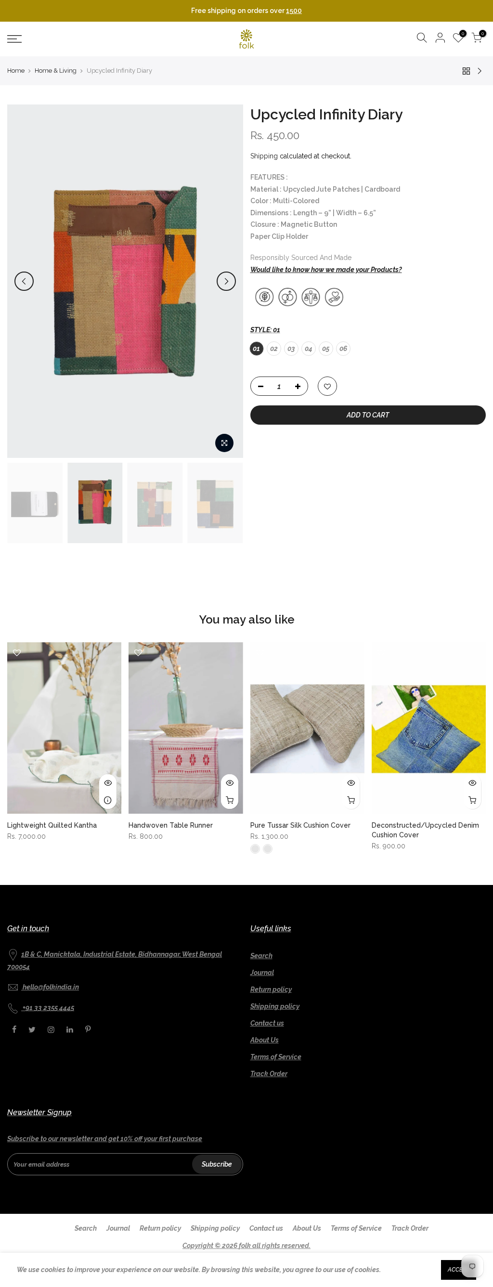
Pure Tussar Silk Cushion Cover (300, 825)
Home (16, 70)
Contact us (267, 1023)
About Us (264, 1040)
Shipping (264, 156)
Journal (262, 972)
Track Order (268, 1074)
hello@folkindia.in (51, 987)
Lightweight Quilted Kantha (52, 825)
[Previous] (24, 281)
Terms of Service (275, 1057)
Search (261, 956)
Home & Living (56, 70)
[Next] (226, 281)
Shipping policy (274, 1006)
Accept (458, 1269)
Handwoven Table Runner (171, 825)
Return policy (271, 989)
